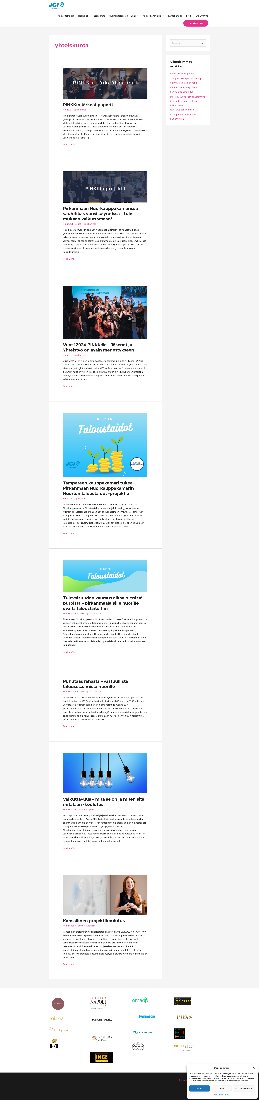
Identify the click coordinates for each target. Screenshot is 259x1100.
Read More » (69, 144)
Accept (199, 1088)
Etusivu (227, 1095)
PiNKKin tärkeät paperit (88, 104)
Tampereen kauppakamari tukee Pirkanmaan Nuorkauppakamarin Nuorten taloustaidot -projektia (98, 488)
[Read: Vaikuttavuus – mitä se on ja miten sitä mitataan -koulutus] (105, 773)
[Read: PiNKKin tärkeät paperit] (105, 83)
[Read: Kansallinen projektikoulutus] (105, 894)
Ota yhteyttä (202, 15)
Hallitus (67, 109)
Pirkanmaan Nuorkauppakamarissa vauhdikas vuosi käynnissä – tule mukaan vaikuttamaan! (100, 213)
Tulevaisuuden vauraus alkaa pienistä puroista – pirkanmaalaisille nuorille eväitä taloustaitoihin (103, 603)
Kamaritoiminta (66, 15)
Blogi (188, 15)
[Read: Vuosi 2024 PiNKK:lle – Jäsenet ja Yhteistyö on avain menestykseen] (105, 312)
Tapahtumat (98, 15)
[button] (253, 1067)
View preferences (243, 1088)
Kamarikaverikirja (152, 15)
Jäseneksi (83, 15)
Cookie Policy (218, 1095)
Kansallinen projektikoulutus (94, 920)
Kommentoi (69, 613)
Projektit (76, 223)
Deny (221, 1088)
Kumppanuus (175, 15)
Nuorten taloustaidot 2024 (122, 15)
